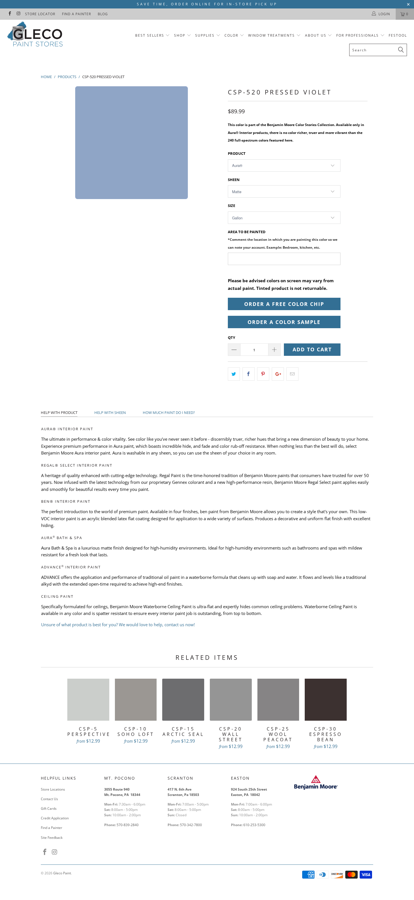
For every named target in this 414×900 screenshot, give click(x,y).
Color (231, 35)
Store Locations (53, 789)
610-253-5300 (254, 824)
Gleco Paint (62, 873)
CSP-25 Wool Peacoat (278, 700)
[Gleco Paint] (36, 35)
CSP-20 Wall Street (231, 700)
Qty (231, 337)
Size (231, 205)
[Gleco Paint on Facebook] (9, 14)
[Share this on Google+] (278, 374)
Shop (179, 35)
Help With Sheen (110, 412)
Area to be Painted (282, 239)
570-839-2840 (128, 824)
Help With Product (59, 412)
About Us (316, 35)
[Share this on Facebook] (248, 374)
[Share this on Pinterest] (263, 374)
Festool (398, 35)
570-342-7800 (191, 824)
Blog (103, 14)
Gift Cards (49, 808)
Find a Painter (76, 14)
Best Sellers (149, 35)
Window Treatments (271, 35)
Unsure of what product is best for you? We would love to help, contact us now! (118, 624)
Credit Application (55, 818)
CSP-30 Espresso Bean (326, 700)
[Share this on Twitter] (234, 374)
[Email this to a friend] (292, 374)
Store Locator (40, 14)
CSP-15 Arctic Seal (183, 700)
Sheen (234, 179)
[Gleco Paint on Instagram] (18, 14)
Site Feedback (52, 837)
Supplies (205, 35)
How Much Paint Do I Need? (169, 412)
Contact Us (49, 799)
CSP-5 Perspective (88, 700)
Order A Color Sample (284, 322)
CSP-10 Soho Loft (136, 700)
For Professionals (358, 35)
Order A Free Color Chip (284, 304)
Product (237, 153)
